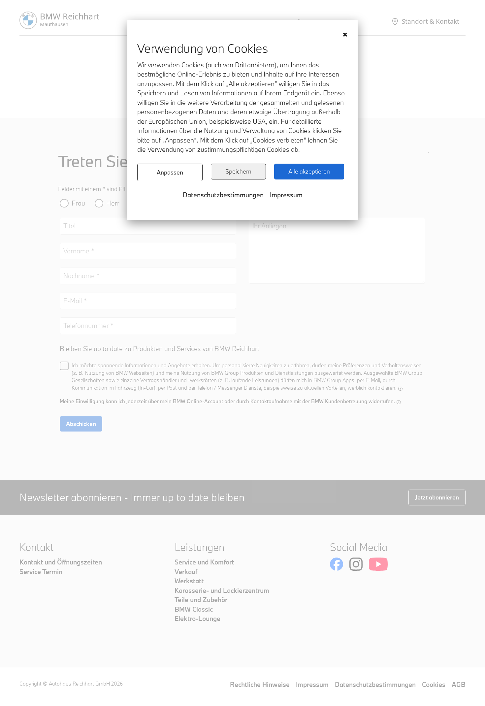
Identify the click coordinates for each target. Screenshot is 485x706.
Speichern (238, 171)
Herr (112, 203)
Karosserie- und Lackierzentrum (222, 590)
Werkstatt (189, 581)
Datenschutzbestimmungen (223, 195)
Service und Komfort (204, 562)
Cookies (433, 684)
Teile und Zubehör (201, 599)
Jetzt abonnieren (437, 497)
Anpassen (170, 172)
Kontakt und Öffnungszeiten (60, 562)
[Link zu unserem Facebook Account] (336, 564)
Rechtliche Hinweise (260, 684)
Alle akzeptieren (309, 171)
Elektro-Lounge (197, 618)
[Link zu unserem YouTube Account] (378, 564)
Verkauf (186, 571)
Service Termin (40, 571)
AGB (459, 684)
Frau (78, 203)
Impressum (286, 195)
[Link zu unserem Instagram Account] (356, 564)
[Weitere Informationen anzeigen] (400, 388)
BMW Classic (194, 609)
